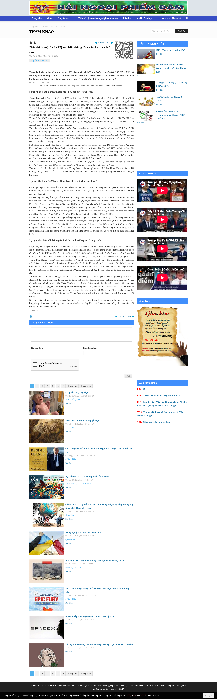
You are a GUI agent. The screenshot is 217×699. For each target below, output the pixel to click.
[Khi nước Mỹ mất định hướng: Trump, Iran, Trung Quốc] (46, 571)
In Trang (30, 316)
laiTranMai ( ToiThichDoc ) (78, 483)
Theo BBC (70, 427)
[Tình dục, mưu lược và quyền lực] (46, 431)
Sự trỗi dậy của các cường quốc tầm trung (87, 476)
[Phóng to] (35, 42)
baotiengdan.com (73, 567)
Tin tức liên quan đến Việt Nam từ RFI (161, 395)
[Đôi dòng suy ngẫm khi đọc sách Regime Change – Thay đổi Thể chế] (46, 459)
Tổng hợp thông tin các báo (156, 422)
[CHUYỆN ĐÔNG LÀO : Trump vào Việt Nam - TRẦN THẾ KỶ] (146, 115)
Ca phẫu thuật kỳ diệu (76, 392)
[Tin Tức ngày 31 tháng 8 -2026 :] (146, 101)
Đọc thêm (69, 403)
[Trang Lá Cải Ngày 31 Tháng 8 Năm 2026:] (146, 86)
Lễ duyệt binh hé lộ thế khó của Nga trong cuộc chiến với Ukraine (99, 644)
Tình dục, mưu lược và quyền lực (82, 420)
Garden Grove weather (162, 169)
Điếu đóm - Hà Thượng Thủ (170, 50)
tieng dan (69, 515)
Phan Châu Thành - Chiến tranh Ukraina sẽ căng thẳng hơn (171, 68)
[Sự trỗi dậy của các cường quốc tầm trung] (46, 487)
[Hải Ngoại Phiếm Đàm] (108, 8)
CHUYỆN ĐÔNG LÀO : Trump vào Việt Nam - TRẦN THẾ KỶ (171, 115)
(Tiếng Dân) (71, 459)
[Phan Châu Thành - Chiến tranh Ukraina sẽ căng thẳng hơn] (146, 69)
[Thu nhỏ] (31, 42)
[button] (65, 18)
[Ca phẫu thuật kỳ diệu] (46, 403)
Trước (101, 43)
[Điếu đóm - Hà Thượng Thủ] (146, 54)
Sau (108, 43)
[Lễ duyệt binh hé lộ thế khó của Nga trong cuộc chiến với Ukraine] (46, 655)
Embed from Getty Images (40, 82)
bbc (144, 389)
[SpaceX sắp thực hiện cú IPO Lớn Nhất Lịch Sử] (46, 627)
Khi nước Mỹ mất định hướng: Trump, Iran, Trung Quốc (94, 560)
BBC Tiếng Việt (72, 399)
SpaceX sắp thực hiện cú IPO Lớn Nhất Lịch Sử (90, 616)
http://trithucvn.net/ (39, 60)
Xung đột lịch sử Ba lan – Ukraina (83, 532)
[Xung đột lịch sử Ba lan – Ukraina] (46, 543)
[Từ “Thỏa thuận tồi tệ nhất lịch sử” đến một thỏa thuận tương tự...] (46, 599)
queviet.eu (70, 539)
